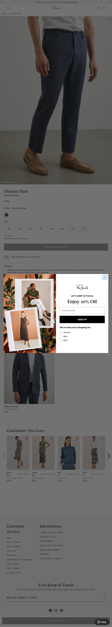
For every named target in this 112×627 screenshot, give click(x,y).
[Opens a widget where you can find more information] (101, 622)
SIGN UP (82, 319)
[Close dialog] (104, 277)
